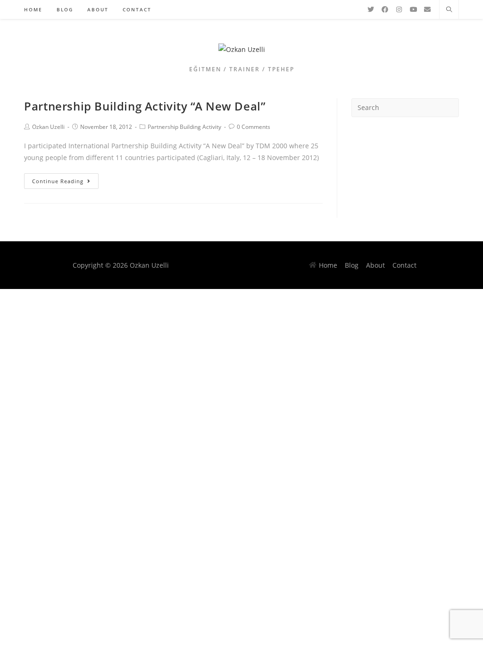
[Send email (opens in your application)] (427, 9)
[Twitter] (371, 9)
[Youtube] (413, 9)
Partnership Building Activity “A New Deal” (145, 106)
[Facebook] (385, 9)
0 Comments (253, 127)
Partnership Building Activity (184, 127)
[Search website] (449, 10)
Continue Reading (57, 181)
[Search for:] (405, 106)
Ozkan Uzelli (48, 127)
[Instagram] (399, 9)
